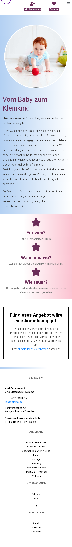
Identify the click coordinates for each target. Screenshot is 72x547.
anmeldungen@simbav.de (33, 349)
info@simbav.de (13, 401)
